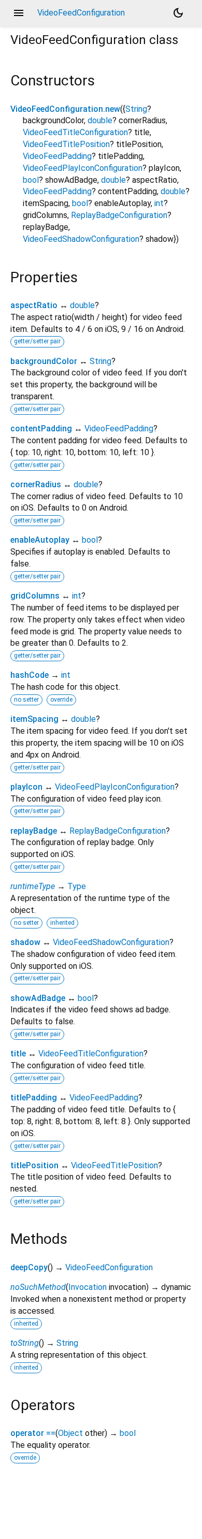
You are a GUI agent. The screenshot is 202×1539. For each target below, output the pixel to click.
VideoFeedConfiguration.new (65, 109)
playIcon (26, 787)
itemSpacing (34, 719)
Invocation (87, 1287)
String (136, 109)
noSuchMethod (38, 1287)
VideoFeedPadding (57, 156)
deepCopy (29, 1267)
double (100, 120)
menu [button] (18, 13)
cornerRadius (35, 484)
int (159, 203)
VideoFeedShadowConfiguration (81, 239)
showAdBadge (37, 998)
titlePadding (33, 1097)
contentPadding (41, 428)
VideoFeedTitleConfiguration (75, 132)
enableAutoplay (39, 540)
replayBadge (33, 831)
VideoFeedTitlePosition (66, 144)
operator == (32, 1433)
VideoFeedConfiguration (109, 1267)
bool (31, 180)
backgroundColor (43, 361)
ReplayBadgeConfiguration (119, 215)
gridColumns (35, 596)
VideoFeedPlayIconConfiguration (82, 168)
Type (76, 886)
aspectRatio (33, 305)
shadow (25, 942)
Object (70, 1433)
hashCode (29, 675)
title (18, 1053)
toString (24, 1343)
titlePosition (34, 1165)
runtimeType (32, 886)
